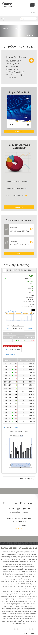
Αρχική (20, 35)
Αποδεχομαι (16, 629)
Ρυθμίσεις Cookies (29, 633)
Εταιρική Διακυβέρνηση (16, 57)
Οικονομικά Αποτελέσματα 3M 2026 (16, 181)
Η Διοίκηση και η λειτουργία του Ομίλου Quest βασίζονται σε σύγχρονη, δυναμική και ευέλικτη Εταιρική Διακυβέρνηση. (15, 69)
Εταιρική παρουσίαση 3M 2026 (14, 195)
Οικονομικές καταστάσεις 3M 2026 (15, 188)
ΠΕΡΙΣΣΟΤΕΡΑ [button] (19, 132)
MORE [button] (19, 254)
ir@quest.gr (19, 528)
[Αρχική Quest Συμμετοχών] (8, 4)
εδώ (19, 579)
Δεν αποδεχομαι (30, 629)
